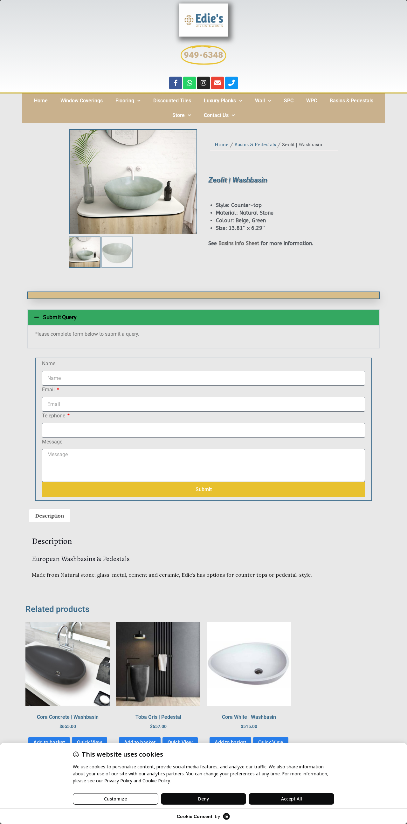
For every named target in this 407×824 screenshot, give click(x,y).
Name (48, 363)
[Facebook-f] (175, 83)
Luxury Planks (220, 101)
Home (41, 101)
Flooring (124, 101)
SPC (288, 101)
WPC (311, 101)
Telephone (54, 416)
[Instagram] (203, 83)
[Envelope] (217, 83)
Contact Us (216, 115)
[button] (203, 317)
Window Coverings (81, 101)
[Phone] (231, 83)
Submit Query (59, 317)
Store (178, 115)
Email (49, 390)
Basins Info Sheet (238, 243)
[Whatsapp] (189, 83)
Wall (260, 101)
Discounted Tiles (172, 101)
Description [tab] (49, 515)
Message (52, 442)
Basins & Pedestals (351, 101)
